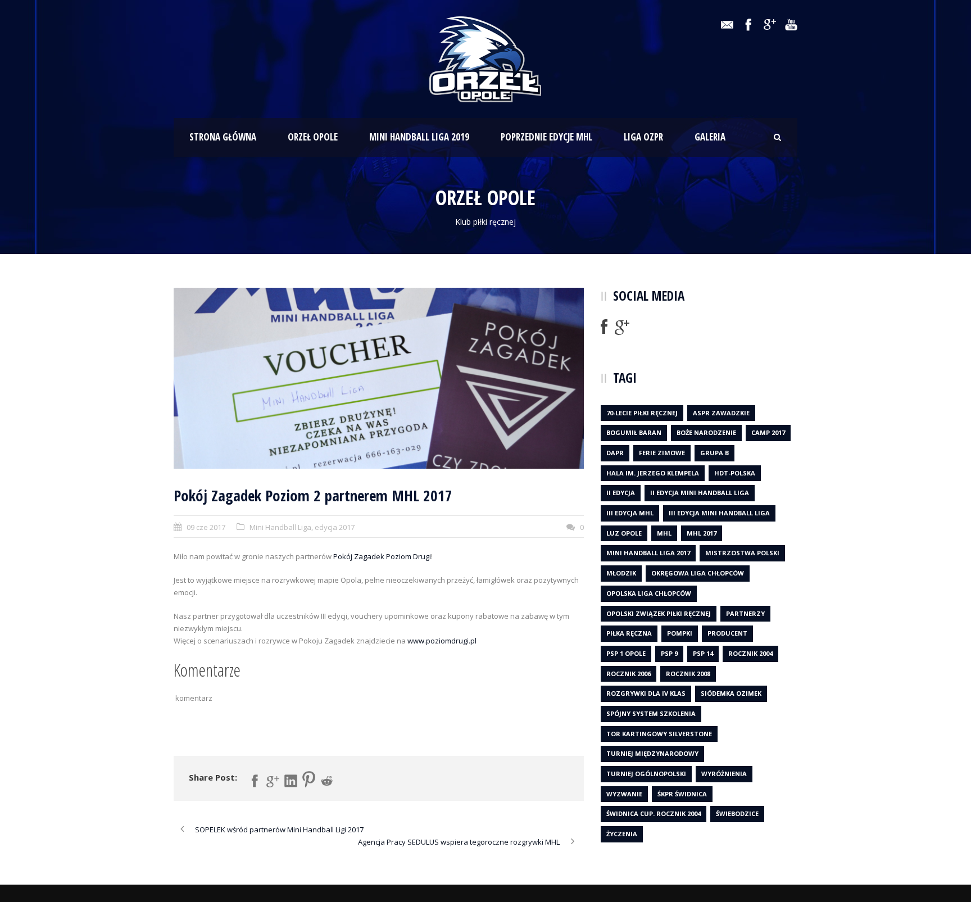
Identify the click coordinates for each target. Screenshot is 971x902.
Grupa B (714, 452)
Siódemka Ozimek (731, 693)
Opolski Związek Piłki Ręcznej (658, 613)
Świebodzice (737, 813)
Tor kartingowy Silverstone (659, 733)
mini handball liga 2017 (648, 553)
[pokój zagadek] (379, 378)
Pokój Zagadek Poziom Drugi (382, 556)
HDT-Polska (734, 473)
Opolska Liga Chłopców (648, 593)
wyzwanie (624, 794)
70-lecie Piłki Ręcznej (642, 413)
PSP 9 (669, 653)
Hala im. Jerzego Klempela (652, 473)
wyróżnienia (724, 773)
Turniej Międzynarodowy (652, 753)
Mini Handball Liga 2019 (419, 136)
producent (727, 633)
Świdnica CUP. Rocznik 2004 (653, 813)
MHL (664, 533)
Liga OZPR (643, 136)
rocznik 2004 (750, 653)
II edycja (620, 492)
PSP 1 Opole (626, 653)
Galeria (710, 136)
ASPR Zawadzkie (721, 413)
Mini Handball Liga (280, 527)
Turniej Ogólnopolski (646, 773)
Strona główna (222, 136)
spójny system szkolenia (651, 713)
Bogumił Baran (633, 432)
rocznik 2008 (688, 673)
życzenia (621, 834)
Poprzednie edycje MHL (546, 136)
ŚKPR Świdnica (682, 794)
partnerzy (745, 613)
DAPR (615, 452)
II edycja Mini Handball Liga (699, 492)
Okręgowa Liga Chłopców (697, 573)
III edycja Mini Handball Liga (719, 513)
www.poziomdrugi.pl (442, 641)
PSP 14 (703, 653)
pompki (679, 633)
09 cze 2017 (206, 527)
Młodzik (621, 573)
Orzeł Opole (313, 136)
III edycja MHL (630, 513)
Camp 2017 (768, 432)
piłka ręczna (629, 633)
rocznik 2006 (628, 673)
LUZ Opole (624, 533)
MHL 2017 (701, 533)
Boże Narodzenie (706, 432)
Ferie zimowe (662, 452)
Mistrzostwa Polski (742, 553)
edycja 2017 (335, 527)
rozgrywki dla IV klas (646, 693)
